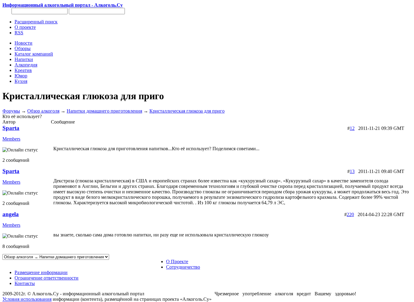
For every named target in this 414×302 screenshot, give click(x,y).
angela (10, 214)
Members (11, 138)
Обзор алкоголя (43, 111)
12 (352, 128)
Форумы (11, 111)
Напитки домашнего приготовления (104, 111)
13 (352, 171)
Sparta (10, 128)
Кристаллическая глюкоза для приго (187, 111)
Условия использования (27, 299)
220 (350, 214)
